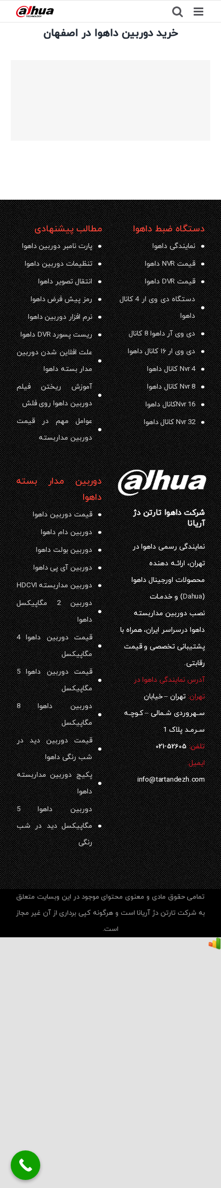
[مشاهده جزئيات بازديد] (214, 945)
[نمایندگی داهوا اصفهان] (110, 100)
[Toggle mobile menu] (199, 11)
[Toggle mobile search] (177, 11)
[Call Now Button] (25, 1165)
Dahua (192, 597)
